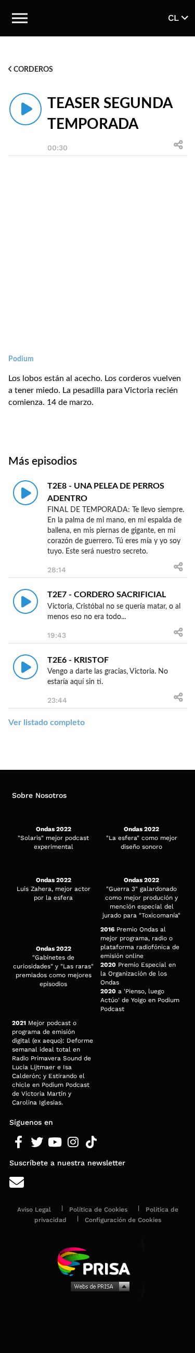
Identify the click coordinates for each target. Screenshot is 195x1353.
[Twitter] (37, 1142)
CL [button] (174, 17)
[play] (25, 109)
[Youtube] (55, 1142)
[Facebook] (18, 1142)
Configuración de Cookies (123, 1220)
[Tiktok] (91, 1142)
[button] (19, 18)
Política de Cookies (98, 1209)
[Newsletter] (97, 1182)
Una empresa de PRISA (97, 1261)
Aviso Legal (34, 1209)
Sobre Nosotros (39, 795)
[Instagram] (73, 1142)
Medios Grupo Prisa (98, 1286)
